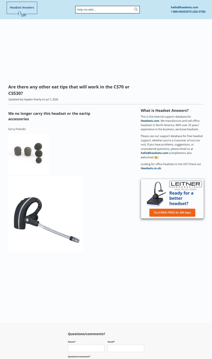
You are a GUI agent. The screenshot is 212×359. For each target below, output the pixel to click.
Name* (72, 341)
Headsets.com (150, 121)
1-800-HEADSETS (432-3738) (188, 11)
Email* (111, 341)
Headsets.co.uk (151, 168)
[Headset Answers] (22, 10)
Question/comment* (79, 356)
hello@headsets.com (184, 7)
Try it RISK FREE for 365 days (172, 212)
